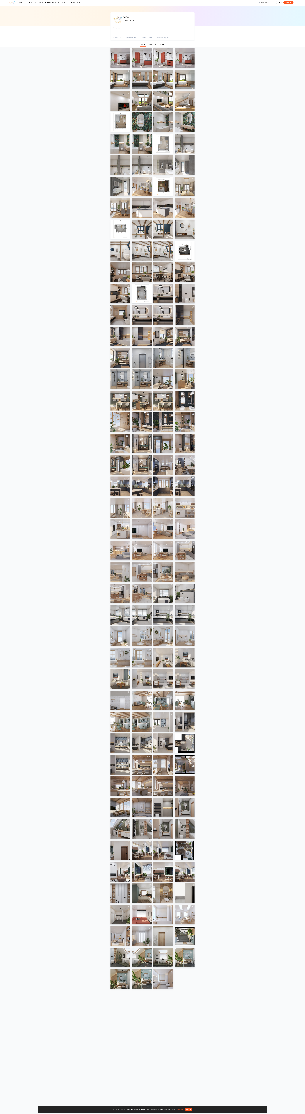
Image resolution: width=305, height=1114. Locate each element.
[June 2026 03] (142, 79)
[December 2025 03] (142, 272)
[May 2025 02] (142, 486)
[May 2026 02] (163, 101)
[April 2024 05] (185, 850)
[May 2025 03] (120, 486)
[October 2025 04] (120, 336)
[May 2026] (120, 101)
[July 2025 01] (185, 422)
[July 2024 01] (185, 722)
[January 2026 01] (142, 251)
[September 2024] (163, 657)
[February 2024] (163, 979)
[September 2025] (142, 358)
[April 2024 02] (163, 872)
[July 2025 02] (163, 422)
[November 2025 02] (120, 315)
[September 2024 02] (142, 679)
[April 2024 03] (142, 872)
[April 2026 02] (185, 122)
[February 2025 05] (142, 572)
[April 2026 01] (120, 144)
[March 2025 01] (142, 550)
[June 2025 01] (142, 465)
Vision (63, 2)
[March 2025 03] (185, 529)
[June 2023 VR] (120, 914)
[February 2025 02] (120, 593)
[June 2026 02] (163, 79)
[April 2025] (120, 508)
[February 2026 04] (120, 208)
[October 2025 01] (185, 336)
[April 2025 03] (142, 508)
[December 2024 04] (142, 636)
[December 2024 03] (163, 636)
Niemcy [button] (117, 28)
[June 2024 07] (185, 765)
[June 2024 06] (120, 786)
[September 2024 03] (120, 679)
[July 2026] (120, 58)
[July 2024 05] (185, 743)
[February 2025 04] (163, 572)
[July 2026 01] (185, 58)
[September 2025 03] (163, 358)
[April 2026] (120, 122)
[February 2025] (185, 550)
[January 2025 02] (142, 615)
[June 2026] (120, 79)
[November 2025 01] (142, 315)
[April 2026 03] (163, 122)
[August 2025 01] (142, 401)
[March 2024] (185, 957)
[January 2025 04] (185, 593)
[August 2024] (120, 700)
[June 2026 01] (185, 79)
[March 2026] (163, 144)
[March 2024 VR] (163, 936)
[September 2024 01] (163, 679)
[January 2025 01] (163, 615)
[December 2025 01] (185, 272)
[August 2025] (163, 379)
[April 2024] (142, 850)
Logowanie (288, 2)
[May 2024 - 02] (163, 829)
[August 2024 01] (120, 722)
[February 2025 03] (185, 572)
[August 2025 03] (185, 379)
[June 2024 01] (142, 807)
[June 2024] (142, 765)
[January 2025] (163, 593)
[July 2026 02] (163, 58)
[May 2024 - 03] (142, 829)
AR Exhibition (38, 2)
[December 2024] (120, 636)
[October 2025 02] (163, 336)
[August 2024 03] (163, 700)
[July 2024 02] (120, 743)
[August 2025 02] (120, 401)
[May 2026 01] (185, 101)
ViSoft (115, 66)
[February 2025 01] (142, 593)
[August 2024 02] (185, 700)
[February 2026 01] (185, 208)
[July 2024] (163, 722)
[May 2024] (163, 807)
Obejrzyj (29, 2)
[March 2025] (142, 529)
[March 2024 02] (163, 957)
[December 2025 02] (163, 272)
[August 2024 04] (142, 700)
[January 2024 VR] (120, 936)
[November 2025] (142, 293)
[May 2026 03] (142, 101)
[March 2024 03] (142, 957)
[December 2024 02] (185, 636)
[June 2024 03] (185, 786)
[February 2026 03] (142, 208)
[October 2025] (185, 315)
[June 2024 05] (142, 786)
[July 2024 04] (163, 743)
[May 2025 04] (185, 465)
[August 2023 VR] (185, 914)
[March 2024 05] (185, 936)
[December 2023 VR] (142, 893)
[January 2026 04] (163, 229)
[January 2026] (120, 229)
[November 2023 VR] (120, 893)
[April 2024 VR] (120, 850)
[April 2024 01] (185, 872)
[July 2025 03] (142, 422)
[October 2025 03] (142, 336)
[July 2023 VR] (142, 914)
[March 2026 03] (163, 165)
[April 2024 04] (120, 872)
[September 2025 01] (120, 379)
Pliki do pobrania (75, 2)
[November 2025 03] (185, 293)
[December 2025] (185, 251)
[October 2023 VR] (185, 893)
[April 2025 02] (163, 508)
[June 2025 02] (120, 465)
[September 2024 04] (185, 657)
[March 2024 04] (120, 957)
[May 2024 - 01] (185, 829)
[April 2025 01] (185, 508)
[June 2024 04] (163, 786)
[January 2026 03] (185, 229)
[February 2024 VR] (163, 914)
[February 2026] (142, 186)
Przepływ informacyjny (52, 2)
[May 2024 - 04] (120, 829)
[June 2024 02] (120, 807)
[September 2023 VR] (163, 893)
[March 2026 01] (120, 186)
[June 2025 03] (185, 443)
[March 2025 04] (163, 529)
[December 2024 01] (120, 657)
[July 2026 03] (142, 58)
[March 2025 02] (120, 550)
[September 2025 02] (185, 358)
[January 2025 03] (120, 615)
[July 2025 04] (120, 422)
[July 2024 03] (142, 743)
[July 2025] (185, 401)
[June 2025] (142, 443)
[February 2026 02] (163, 208)
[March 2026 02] (185, 165)
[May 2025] (163, 465)
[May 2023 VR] (142, 936)
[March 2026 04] (142, 165)
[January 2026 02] (120, 251)
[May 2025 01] (163, 486)
